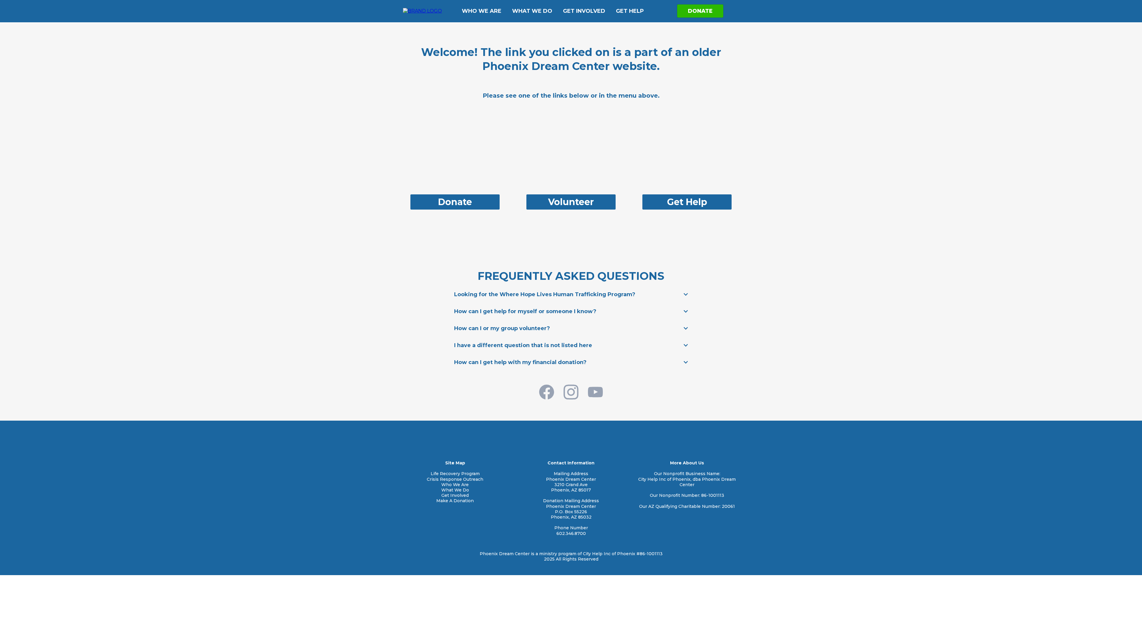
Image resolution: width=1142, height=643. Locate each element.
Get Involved (584, 11)
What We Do (532, 11)
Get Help (630, 11)
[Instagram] (571, 392)
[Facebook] (546, 392)
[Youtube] (595, 392)
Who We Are (481, 11)
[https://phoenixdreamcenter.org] (422, 11)
